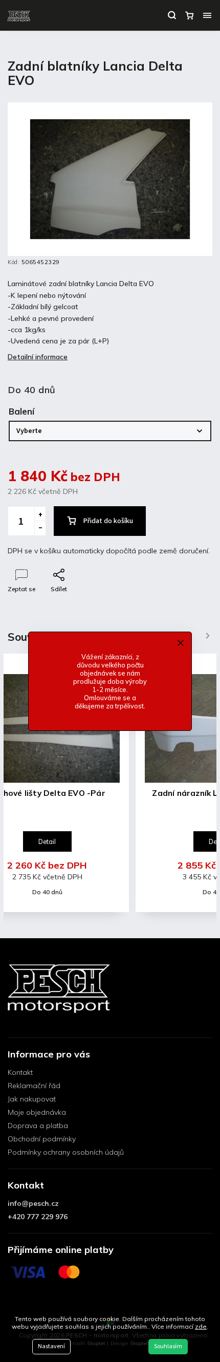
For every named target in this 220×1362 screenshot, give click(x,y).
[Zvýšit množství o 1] (40, 514)
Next (208, 636)
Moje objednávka (37, 1112)
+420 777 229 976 (38, 1216)
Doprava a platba (38, 1125)
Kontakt (20, 1072)
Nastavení (51, 1346)
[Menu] (207, 15)
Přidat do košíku (108, 521)
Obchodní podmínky (42, 1138)
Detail (47, 841)
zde (201, 1326)
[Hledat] (172, 15)
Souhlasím (168, 1346)
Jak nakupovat (32, 1099)
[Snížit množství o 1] (40, 528)
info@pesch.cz (33, 1203)
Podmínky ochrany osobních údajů (66, 1152)
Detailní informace (38, 356)
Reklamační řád (34, 1085)
